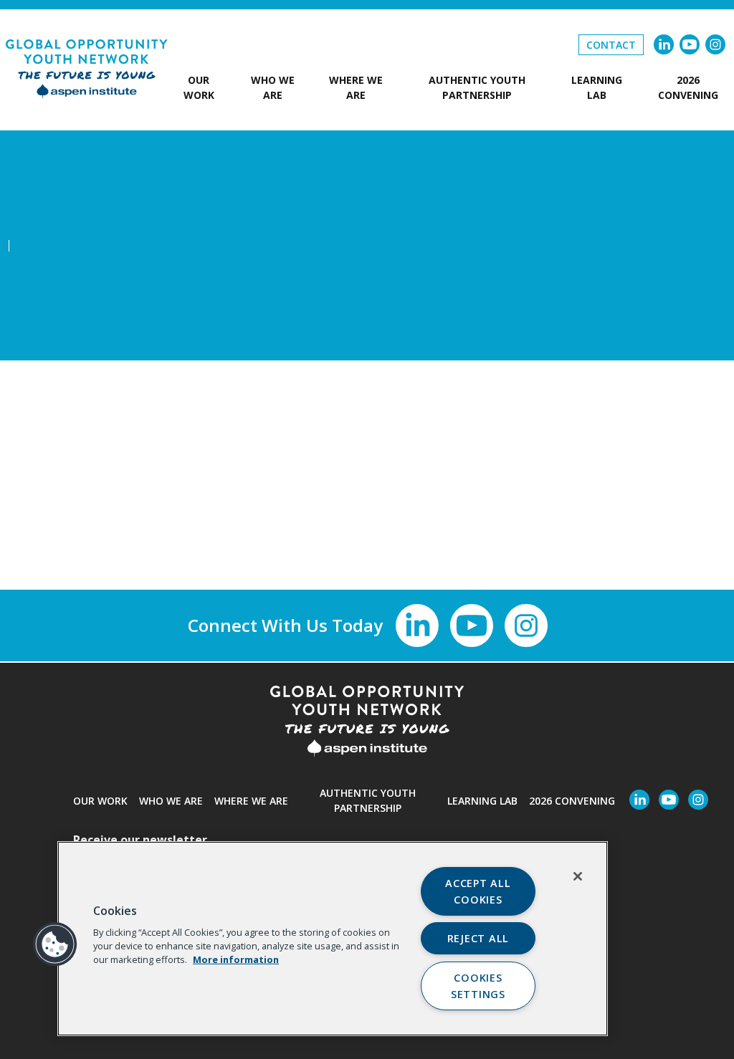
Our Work (199, 87)
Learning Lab (596, 87)
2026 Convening (688, 87)
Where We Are (356, 87)
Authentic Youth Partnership (477, 87)
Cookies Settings (478, 986)
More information (236, 959)
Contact (611, 45)
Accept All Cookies (477, 891)
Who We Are (273, 87)
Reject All (478, 938)
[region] (332, 938)
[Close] (578, 876)
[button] (55, 944)
